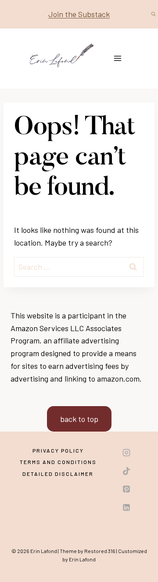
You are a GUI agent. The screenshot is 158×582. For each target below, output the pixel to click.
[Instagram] (126, 453)
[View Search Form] (153, 14)
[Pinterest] (126, 489)
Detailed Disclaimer (57, 474)
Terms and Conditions (58, 462)
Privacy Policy (58, 450)
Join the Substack (79, 14)
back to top (79, 419)
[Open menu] (118, 58)
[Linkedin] (126, 507)
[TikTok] (126, 471)
